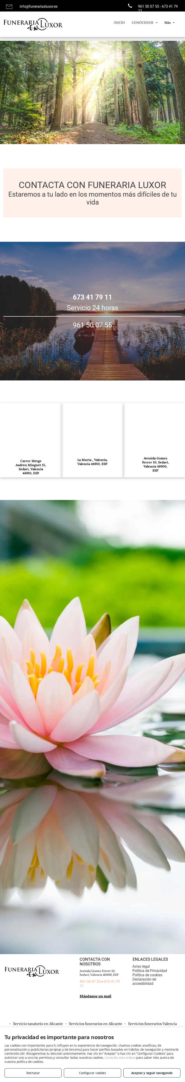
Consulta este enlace (120, 1057)
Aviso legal (141, 966)
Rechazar (33, 1073)
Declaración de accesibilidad (144, 981)
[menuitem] (119, 23)
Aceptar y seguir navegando (152, 1073)
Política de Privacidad (149, 971)
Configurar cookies (92, 1073)
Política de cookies (147, 975)
